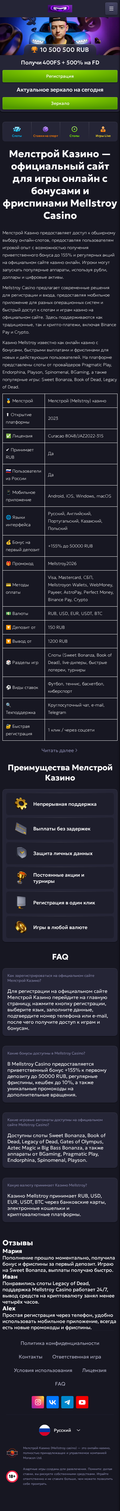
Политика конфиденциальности (60, 1343)
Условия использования (43, 1370)
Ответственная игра (76, 1356)
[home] (60, 8)
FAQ (60, 1384)
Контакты (30, 1356)
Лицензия (94, 1370)
